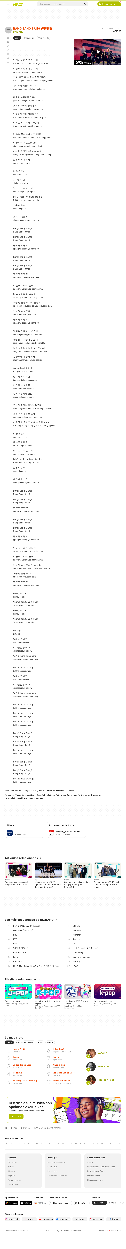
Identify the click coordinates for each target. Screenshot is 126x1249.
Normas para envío (95, 1180)
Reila (58, 795)
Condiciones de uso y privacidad (101, 1167)
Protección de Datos (96, 1171)
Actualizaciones (14, 1180)
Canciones (12, 1162)
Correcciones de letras (57, 1176)
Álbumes (11, 1171)
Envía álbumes (53, 1167)
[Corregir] (8, 58)
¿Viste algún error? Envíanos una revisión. (24, 798)
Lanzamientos (13, 1184)
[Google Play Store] (11, 1203)
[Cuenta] (118, 3)
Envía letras (52, 1171)
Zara (39, 795)
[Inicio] (6, 1128)
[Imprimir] (8, 54)
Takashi (19, 795)
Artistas (11, 1167)
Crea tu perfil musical (56, 1162)
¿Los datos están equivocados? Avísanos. (56, 791)
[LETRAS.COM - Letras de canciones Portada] (19, 3)
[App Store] (26, 1203)
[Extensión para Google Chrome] (40, 1203)
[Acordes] (8, 50)
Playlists (11, 1176)
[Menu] (8, 3)
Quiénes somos (93, 1176)
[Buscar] (85, 3)
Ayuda (90, 1162)
